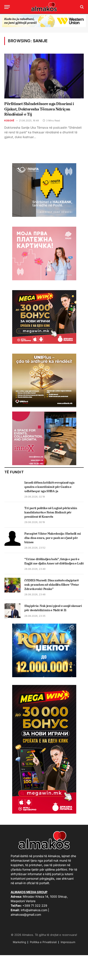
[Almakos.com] (44, 7)
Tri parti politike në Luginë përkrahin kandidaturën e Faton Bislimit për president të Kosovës (50, 512)
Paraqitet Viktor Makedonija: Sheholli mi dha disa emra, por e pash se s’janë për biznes (52, 538)
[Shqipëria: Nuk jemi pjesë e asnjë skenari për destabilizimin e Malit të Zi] (12, 610)
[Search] (81, 7)
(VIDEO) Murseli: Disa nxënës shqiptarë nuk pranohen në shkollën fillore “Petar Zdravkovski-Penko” (51, 584)
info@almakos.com (34, 910)
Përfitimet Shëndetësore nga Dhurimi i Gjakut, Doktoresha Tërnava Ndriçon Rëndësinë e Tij (39, 109)
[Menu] (7, 7)
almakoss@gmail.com (26, 914)
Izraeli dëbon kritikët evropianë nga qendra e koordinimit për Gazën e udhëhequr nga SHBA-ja (49, 487)
